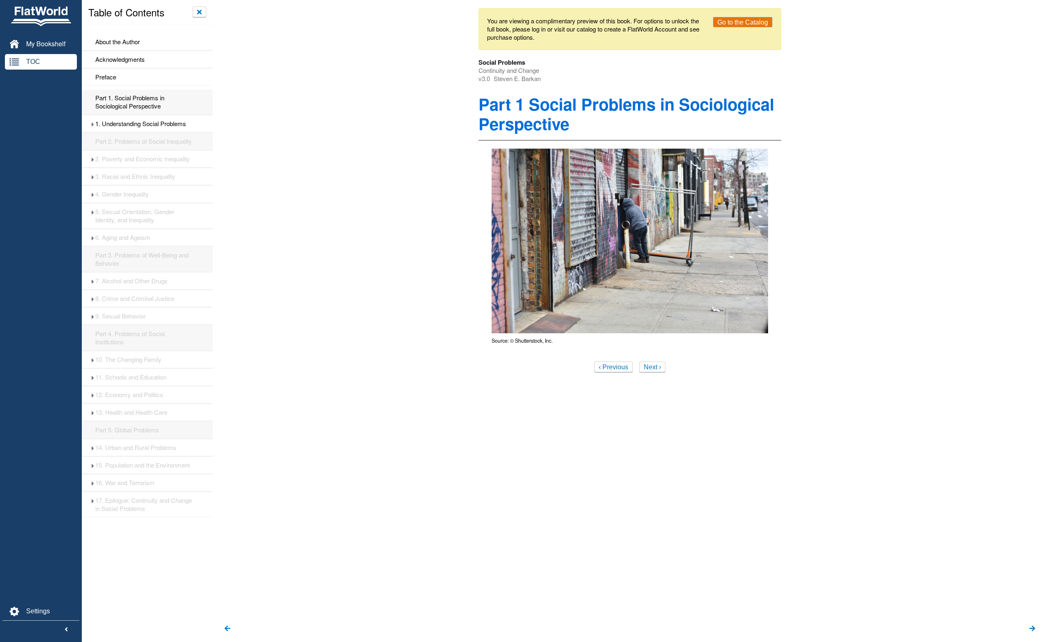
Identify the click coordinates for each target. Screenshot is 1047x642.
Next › (652, 367)
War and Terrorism (125, 483)
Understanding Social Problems (140, 124)
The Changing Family (128, 359)
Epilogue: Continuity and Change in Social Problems (143, 504)
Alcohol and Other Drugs (131, 281)
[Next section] (1032, 629)
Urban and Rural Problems (135, 447)
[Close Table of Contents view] (199, 12)
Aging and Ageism (123, 237)
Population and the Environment (142, 465)
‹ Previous (613, 367)
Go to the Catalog (742, 22)
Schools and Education (130, 377)
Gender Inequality (122, 194)
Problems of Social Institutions (130, 338)
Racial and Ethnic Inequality (135, 176)
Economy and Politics (129, 395)
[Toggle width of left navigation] (66, 629)
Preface (105, 77)
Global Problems (127, 430)
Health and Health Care (131, 412)
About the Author (117, 42)
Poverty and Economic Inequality (142, 159)
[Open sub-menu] (92, 124)
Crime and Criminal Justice (134, 298)
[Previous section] (227, 629)
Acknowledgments (120, 59)
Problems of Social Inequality (143, 141)
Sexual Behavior (120, 316)
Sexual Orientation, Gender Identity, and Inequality (134, 216)
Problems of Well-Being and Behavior (142, 259)
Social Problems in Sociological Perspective (129, 102)
